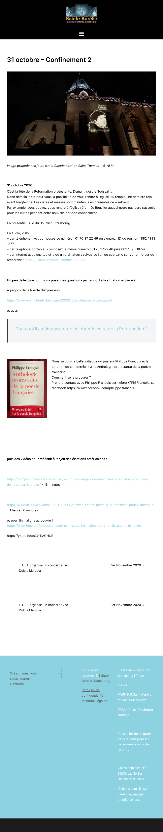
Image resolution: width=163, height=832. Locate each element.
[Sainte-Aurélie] (81, 15)
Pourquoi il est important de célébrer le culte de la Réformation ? (81, 328)
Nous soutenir (20, 679)
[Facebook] (61, 676)
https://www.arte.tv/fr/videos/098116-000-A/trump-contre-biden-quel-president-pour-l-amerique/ (80, 505)
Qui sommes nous (23, 673)
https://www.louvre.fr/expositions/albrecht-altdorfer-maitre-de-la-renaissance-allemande (74, 526)
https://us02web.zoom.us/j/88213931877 (55, 260)
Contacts (17, 684)
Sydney (87, 825)
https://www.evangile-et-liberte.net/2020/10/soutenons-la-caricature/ (59, 300)
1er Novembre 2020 (126, 565)
